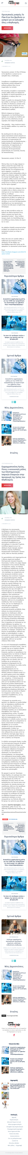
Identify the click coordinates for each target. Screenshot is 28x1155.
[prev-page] (12, 402)
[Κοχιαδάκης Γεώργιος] (3, 61)
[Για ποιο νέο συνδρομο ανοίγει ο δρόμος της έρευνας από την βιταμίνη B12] (14, 323)
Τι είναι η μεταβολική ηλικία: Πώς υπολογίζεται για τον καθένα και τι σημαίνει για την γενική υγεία (18, 1086)
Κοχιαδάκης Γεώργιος (10, 62)
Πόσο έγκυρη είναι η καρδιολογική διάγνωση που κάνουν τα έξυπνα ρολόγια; (19, 264)
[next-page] (15, 402)
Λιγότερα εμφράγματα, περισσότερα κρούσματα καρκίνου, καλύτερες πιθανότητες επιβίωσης (19, 441)
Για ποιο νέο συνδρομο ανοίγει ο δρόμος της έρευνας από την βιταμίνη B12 (14, 337)
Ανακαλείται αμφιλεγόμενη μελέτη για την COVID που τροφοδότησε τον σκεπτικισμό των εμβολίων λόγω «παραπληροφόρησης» (14, 301)
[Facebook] (14, 1035)
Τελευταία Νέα (6, 11)
